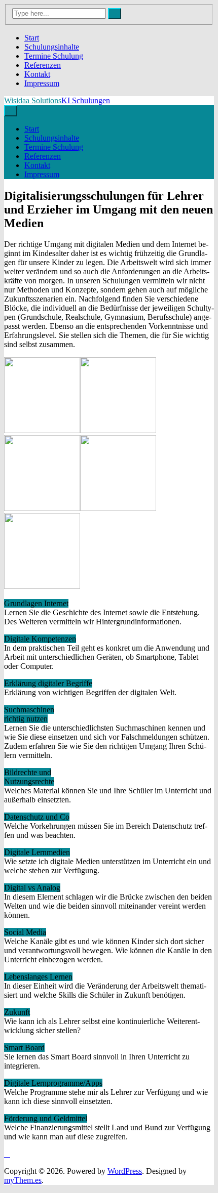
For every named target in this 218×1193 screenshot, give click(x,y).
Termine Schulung (53, 56)
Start (31, 37)
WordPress (124, 1171)
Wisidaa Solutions (32, 100)
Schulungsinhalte (51, 46)
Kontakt (37, 74)
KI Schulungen (85, 100)
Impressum (41, 83)
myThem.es (23, 1180)
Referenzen (42, 65)
